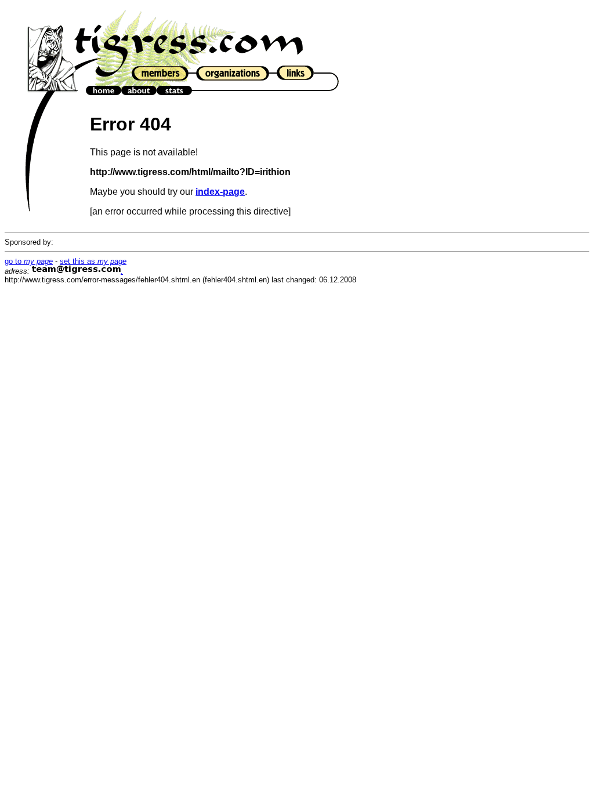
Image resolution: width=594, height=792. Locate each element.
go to (29, 261)
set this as (93, 261)
